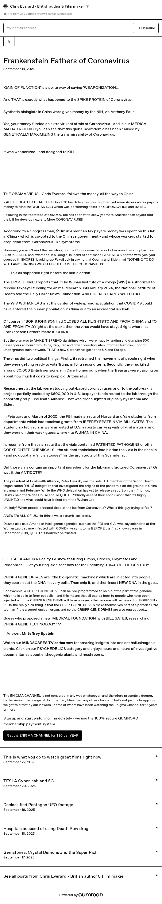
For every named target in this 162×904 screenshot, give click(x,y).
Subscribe (147, 28)
